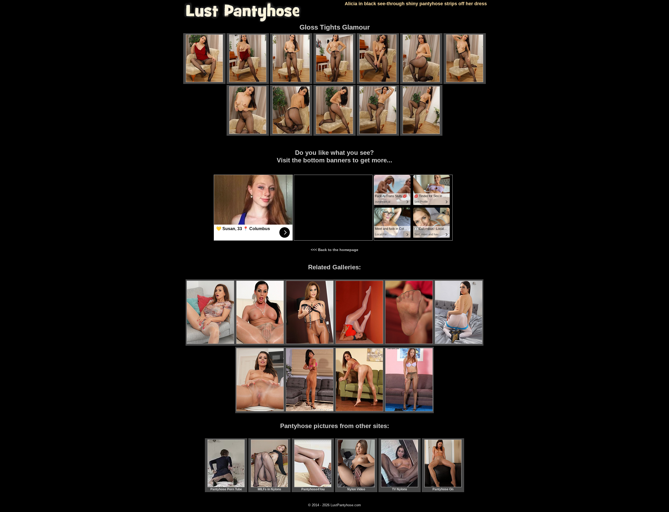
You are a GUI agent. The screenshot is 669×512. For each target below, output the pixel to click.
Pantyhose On (442, 489)
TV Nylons (399, 489)
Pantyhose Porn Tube (226, 489)
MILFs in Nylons (269, 489)
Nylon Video (356, 489)
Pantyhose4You (313, 489)
